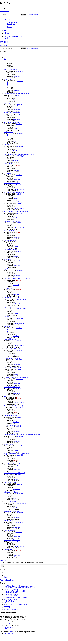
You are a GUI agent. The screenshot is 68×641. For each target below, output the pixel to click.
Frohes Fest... (8, 144)
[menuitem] (13, 22)
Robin (15, 141)
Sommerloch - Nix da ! (10, 250)
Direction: (31, 562)
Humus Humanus (18, 189)
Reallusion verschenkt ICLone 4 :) (14, 473)
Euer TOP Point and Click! (12, 183)
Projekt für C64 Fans (10, 240)
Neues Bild (7, 326)
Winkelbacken (8, 259)
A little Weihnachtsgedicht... (12, 463)
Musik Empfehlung (9, 230)
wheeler (18, 426)
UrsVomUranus (21, 503)
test (5, 396)
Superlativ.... (7, 269)
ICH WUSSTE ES (9, 173)
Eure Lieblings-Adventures (12, 540)
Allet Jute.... (7, 103)
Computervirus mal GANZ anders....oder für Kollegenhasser (22, 434)
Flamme (18, 474)
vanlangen (16, 119)
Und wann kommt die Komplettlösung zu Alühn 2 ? (19, 154)
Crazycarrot (19, 513)
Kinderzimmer (8, 549)
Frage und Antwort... (10, 530)
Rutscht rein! (7, 307)
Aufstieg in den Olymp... (11, 492)
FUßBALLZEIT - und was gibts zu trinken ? (17, 377)
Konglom (16, 160)
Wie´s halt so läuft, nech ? (12, 348)
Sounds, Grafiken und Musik (12, 221)
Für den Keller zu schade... (12, 358)
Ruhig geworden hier (10, 69)
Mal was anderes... (9, 444)
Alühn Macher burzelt (10, 482)
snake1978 (16, 304)
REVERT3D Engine (10, 501)
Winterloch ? (7, 316)
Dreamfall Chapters (10, 339)
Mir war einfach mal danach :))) (13, 406)
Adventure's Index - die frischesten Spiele (16, 93)
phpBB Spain (9, 633)
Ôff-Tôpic (5, 42)
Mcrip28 (18, 184)
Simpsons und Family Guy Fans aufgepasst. (17, 278)
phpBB (10, 632)
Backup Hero (8, 163)
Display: (4, 562)
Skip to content (4, 11)
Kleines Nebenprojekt (10, 415)
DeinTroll (19, 124)
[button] (5, 59)
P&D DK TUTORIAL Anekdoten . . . (15, 425)
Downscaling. (8, 288)
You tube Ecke (8, 132)
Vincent (18, 95)
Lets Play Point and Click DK (13, 367)
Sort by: (17, 562)
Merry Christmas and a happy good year (16, 454)
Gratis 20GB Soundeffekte (12, 122)
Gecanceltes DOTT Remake (12, 297)
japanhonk (19, 71)
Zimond (17, 165)
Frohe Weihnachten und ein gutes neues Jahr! (18, 202)
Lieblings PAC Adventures (12, 113)
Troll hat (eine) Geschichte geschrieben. (16, 211)
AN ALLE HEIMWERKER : (12, 387)
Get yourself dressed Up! (11, 511)
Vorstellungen (8, 79)
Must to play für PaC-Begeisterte (14, 192)
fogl (14, 100)
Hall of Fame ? (8, 520)
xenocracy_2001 (21, 156)
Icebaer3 (16, 170)
